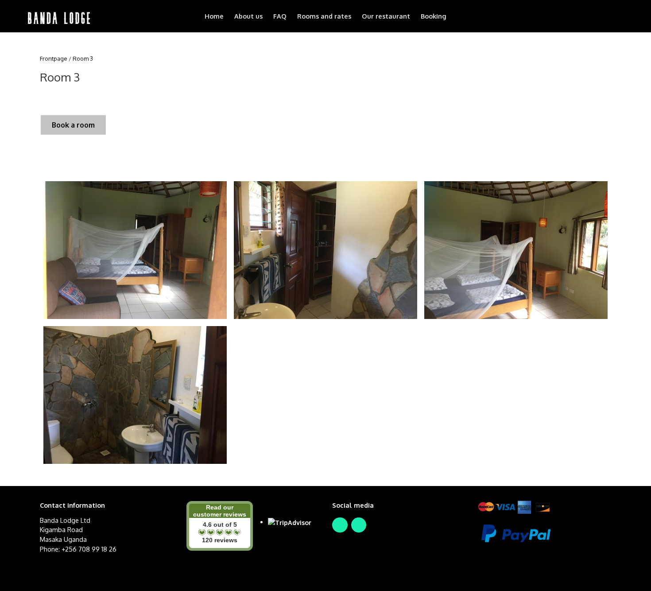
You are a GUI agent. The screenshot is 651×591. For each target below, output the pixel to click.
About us (248, 16)
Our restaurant (386, 16)
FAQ (280, 16)
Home (214, 16)
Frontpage (53, 58)
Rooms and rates (324, 16)
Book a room (73, 125)
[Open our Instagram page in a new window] (359, 525)
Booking (433, 16)
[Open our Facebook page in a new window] (340, 525)
